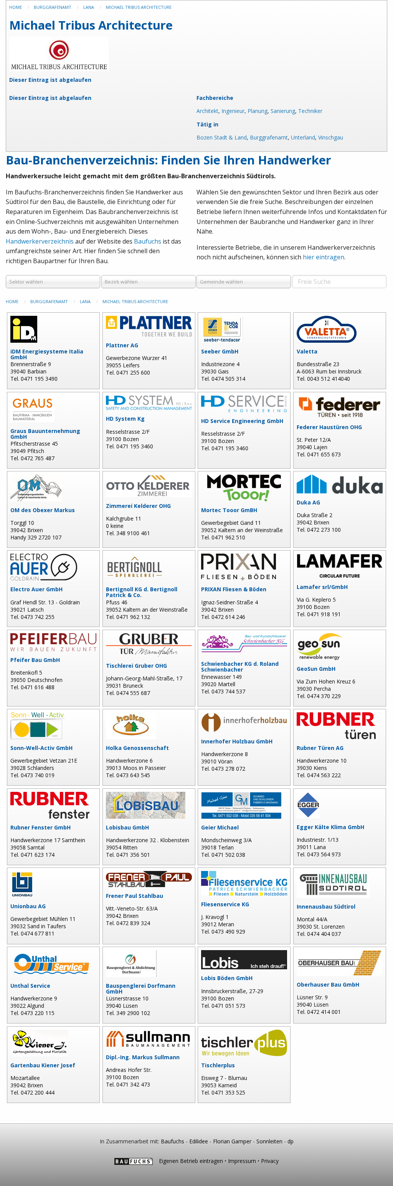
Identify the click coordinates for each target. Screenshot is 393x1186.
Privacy (270, 1160)
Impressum (242, 1160)
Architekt (207, 110)
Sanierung (283, 110)
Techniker (310, 110)
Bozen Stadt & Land (221, 137)
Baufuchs (147, 241)
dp (290, 1141)
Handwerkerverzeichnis (40, 241)
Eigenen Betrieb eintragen (191, 1160)
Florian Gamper (232, 1141)
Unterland (303, 137)
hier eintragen (323, 257)
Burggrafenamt (269, 137)
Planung (258, 110)
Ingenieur (232, 110)
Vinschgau (330, 137)
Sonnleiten (269, 1141)
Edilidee (198, 1141)
